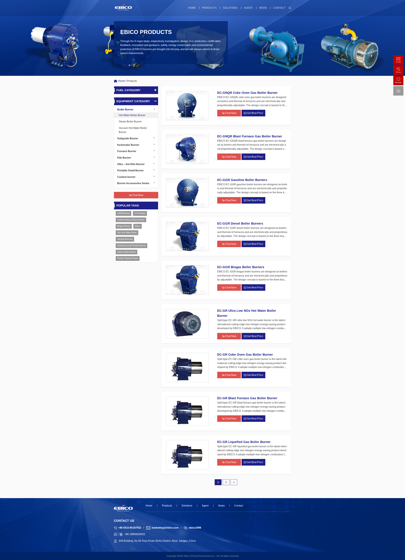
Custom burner (126, 177)
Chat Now (137, 195)
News (263, 7)
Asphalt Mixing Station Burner (131, 220)
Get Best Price (254, 113)
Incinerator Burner (128, 145)
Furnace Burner (126, 151)
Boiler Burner (125, 109)
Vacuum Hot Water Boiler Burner (133, 130)
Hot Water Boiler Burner (132, 115)
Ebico (137, 226)
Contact (279, 7)
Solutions (230, 7)
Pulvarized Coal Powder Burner (131, 245)
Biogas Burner (123, 226)
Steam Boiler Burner (130, 121)
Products (209, 7)
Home (192, 7)
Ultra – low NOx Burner (131, 164)
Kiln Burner (124, 157)
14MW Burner (123, 213)
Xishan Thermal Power (127, 258)
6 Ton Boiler (139, 213)
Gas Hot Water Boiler (127, 232)
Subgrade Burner (127, 138)
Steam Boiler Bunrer (126, 252)
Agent (248, 7)
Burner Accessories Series (133, 183)
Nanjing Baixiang (125, 239)
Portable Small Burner (130, 170)
